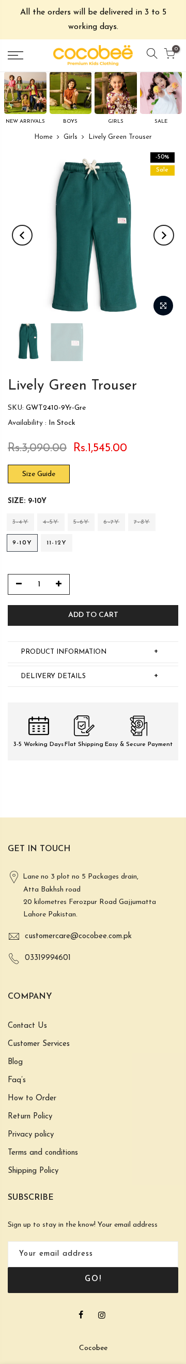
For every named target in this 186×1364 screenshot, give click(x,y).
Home (43, 137)
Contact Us (27, 1026)
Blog (15, 1062)
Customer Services (39, 1044)
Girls (71, 137)
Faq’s (17, 1080)
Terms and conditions (43, 1153)
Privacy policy (31, 1135)
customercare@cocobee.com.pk (78, 936)
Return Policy (30, 1117)
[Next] (163, 235)
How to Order (32, 1098)
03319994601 (48, 958)
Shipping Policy (33, 1171)
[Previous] (22, 235)
